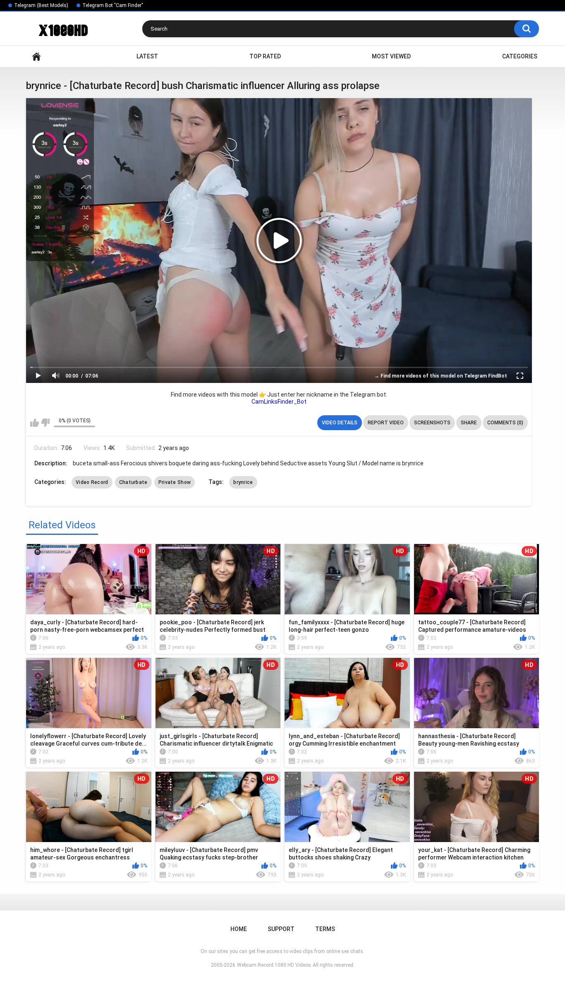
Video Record (92, 482)
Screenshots (432, 423)
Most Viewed (391, 56)
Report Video (386, 423)
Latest (147, 56)
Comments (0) (505, 423)
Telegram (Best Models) (41, 5)
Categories (519, 56)
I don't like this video (45, 423)
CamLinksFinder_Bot (278, 401)
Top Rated (265, 56)
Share (469, 423)
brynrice (243, 482)
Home (36, 56)
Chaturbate (133, 482)
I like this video (34, 423)
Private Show (174, 482)
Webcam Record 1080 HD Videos (274, 965)
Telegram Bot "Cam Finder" (112, 5)
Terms (325, 929)
